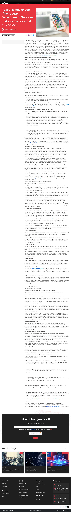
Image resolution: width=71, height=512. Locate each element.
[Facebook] (61, 507)
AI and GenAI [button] (18, 3)
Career (44, 0)
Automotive (38, 483)
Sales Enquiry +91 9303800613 (57, 0)
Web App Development (22, 497)
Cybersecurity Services (22, 483)
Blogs (48, 0)
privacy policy (33, 429)
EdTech (37, 486)
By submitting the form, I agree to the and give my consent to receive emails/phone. (35, 429)
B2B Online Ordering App (5, 493)
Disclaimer (67, 510)
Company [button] (43, 3)
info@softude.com (58, 486)
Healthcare (37, 489)
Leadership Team (4, 486)
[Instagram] (63, 507)
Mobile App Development (23, 492)
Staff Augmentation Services (23, 495)
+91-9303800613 (58, 485)
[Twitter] (68, 507)
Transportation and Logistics (40, 492)
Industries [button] (50, 3)
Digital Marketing (21, 486)
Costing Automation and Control (7, 494)
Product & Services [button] (28, 3)
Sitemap (63, 510)
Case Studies (38, 499)
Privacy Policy (58, 510)
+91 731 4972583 (58, 484)
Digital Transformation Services (24, 489)
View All (66, 448)
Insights (3, 496)
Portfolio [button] (36, 3)
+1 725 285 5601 (67, 0)
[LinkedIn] (66, 507)
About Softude (4, 483)
